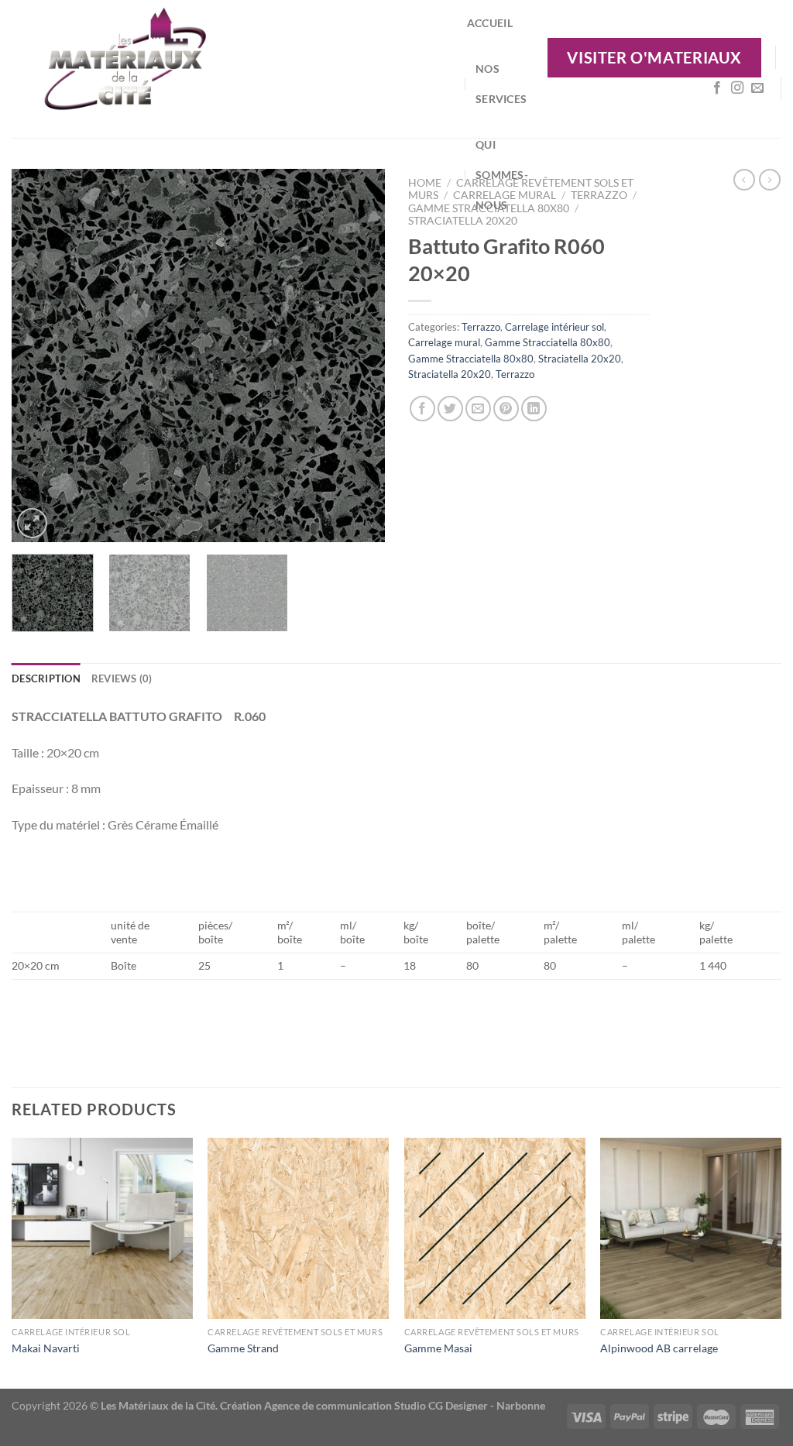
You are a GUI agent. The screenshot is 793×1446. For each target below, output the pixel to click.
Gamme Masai (438, 1348)
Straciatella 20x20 (462, 221)
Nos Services (501, 83)
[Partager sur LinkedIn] (534, 408)
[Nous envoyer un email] (757, 88)
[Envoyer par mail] (478, 408)
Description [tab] (46, 678)
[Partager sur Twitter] (450, 408)
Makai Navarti (46, 1348)
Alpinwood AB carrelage (659, 1348)
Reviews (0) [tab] (122, 678)
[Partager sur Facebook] (422, 408)
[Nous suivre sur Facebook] (717, 88)
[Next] (358, 355)
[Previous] (39, 355)
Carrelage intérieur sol (554, 327)
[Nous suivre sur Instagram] (737, 88)
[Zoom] (32, 523)
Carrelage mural (444, 342)
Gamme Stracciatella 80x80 (547, 342)
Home (424, 183)
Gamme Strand (243, 1348)
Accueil (490, 22)
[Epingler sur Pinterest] (506, 408)
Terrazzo (599, 195)
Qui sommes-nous (501, 174)
